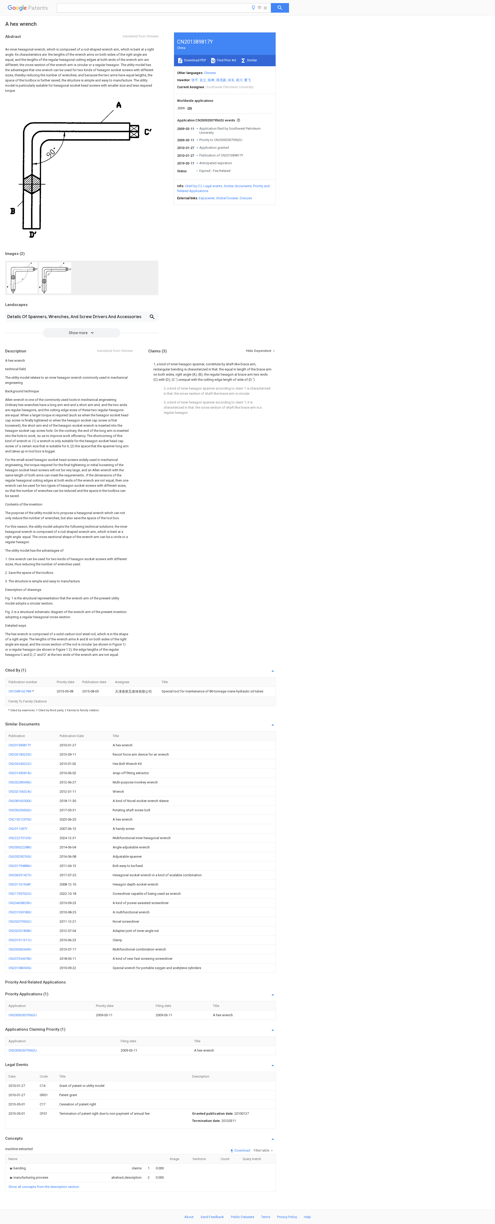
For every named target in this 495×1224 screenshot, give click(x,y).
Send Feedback (212, 1217)
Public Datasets (242, 1217)
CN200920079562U (23, 1015)
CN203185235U (20, 754)
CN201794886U (20, 866)
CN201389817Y (20, 745)
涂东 (231, 80)
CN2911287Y (18, 829)
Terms (265, 1217)
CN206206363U (20, 810)
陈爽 (211, 80)
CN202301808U (20, 931)
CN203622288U (20, 847)
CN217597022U (20, 894)
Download (242, 1150)
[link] (17, 1168)
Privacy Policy (287, 1217)
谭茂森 (221, 80)
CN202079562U (20, 921)
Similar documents (238, 186)
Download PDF (194, 60)
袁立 (203, 80)
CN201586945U (20, 968)
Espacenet (206, 198)
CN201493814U (20, 773)
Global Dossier (227, 198)
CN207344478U (20, 959)
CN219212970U (20, 819)
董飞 (247, 80)
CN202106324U (20, 791)
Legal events (212, 186)
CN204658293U (20, 903)
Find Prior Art (226, 60)
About (189, 1217)
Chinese (210, 73)
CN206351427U (20, 875)
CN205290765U (20, 856)
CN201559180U (20, 912)
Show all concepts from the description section (44, 1187)
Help (307, 1217)
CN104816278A (20, 691)
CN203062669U (20, 949)
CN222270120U (20, 838)
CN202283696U (20, 782)
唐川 (239, 80)
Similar (251, 60)
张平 (194, 80)
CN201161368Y (20, 884)
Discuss (246, 198)
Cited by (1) (193, 186)
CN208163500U (20, 801)
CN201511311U (20, 940)
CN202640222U (20, 764)
